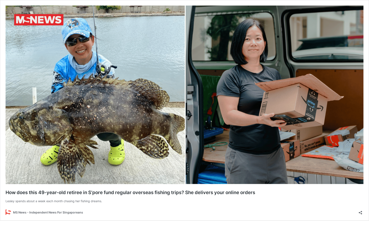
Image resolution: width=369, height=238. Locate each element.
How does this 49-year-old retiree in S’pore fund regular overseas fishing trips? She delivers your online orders (130, 192)
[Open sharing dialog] (360, 211)
